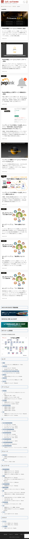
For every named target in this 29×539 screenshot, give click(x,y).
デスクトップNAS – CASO (9, 461)
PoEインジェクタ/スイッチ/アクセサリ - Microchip (14, 492)
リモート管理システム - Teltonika (11, 524)
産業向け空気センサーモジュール (11, 376)
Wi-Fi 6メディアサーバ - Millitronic (11, 482)
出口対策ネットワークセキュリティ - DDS (12, 503)
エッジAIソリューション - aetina (10, 426)
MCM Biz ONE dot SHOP (9, 319)
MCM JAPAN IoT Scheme (14, 537)
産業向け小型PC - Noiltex (9, 408)
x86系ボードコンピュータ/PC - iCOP (11, 397)
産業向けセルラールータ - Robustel (11, 472)
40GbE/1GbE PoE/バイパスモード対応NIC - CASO (14, 497)
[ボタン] (24, 2)
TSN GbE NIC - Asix (8, 499)
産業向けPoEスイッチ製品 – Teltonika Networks (14, 494)
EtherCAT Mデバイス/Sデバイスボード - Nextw (14, 500)
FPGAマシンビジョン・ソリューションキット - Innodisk (15, 447)
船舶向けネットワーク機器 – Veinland (12, 507)
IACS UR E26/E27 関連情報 (10, 307)
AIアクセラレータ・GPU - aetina (11, 427)
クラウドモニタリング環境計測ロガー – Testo (13, 364)
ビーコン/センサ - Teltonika (10, 368)
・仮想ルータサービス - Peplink (10, 528)
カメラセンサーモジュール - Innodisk (11, 372)
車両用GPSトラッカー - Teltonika (11, 485)
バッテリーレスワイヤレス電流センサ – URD (13, 379)
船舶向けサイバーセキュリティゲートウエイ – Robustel (15, 413)
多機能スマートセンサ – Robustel (11, 383)
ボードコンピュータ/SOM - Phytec (11, 403)
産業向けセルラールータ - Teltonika (11, 471)
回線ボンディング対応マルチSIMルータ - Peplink (14, 474)
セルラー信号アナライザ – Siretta (11, 513)
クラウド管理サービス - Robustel (11, 523)
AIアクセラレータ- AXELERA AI (10, 444)
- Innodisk (20, 376)
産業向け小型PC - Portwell (9, 410)
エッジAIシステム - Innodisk (10, 424)
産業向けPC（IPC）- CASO (9, 395)
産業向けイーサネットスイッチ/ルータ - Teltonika (14, 489)
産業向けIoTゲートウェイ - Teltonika (11, 402)
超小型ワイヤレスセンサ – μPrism (11, 369)
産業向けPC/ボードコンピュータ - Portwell (13, 398)
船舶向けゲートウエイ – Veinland (11, 415)
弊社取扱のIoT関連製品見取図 (8, 334)
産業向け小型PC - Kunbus (9, 407)
